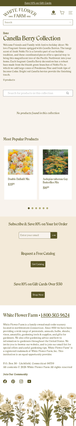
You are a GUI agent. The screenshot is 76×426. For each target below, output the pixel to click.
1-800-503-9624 (55, 315)
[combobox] (38, 22)
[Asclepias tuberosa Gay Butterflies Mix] (55, 162)
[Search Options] (69, 93)
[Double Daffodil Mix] (20, 162)
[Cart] (62, 12)
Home (6, 33)
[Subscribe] (54, 235)
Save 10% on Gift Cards (38, 2)
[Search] (70, 22)
